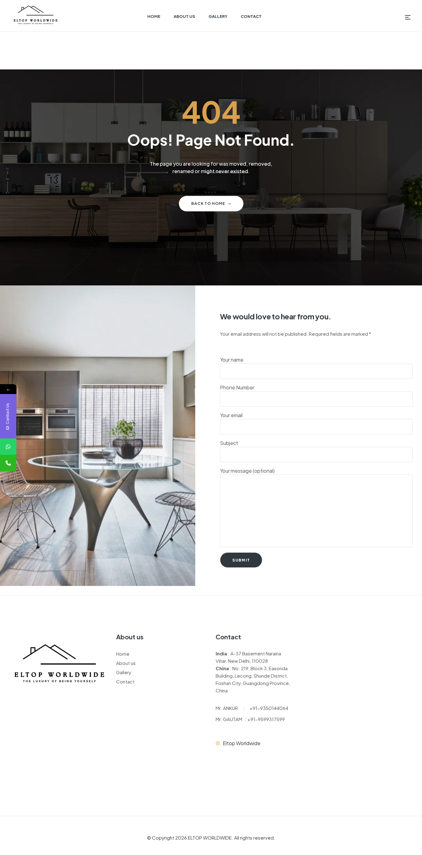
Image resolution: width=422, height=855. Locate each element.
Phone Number (237, 387)
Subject (229, 443)
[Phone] (8, 463)
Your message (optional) (247, 470)
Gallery (123, 672)
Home (122, 654)
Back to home (208, 203)
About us (126, 663)
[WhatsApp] (8, 446)
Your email (231, 415)
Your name (231, 359)
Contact (125, 681)
